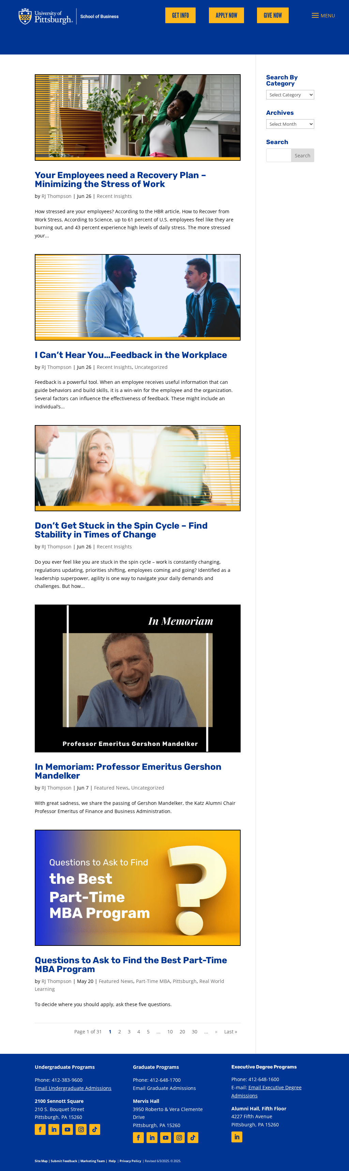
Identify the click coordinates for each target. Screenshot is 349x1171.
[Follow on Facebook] (40, 1129)
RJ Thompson (57, 196)
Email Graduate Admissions (164, 1088)
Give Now (273, 15)
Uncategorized (151, 367)
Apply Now (226, 15)
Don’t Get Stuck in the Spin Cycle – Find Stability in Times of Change (121, 530)
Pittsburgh (185, 981)
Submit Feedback (64, 1161)
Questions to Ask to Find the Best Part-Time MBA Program (131, 964)
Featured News (111, 787)
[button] (322, 15)
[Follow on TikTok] (94, 1129)
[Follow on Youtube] (67, 1129)
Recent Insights (114, 196)
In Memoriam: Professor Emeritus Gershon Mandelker (128, 771)
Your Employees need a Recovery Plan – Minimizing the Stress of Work (120, 179)
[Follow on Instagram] (81, 1129)
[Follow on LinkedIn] (53, 1129)
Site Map (41, 1161)
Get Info (180, 15)
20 (182, 1031)
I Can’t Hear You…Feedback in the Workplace (131, 355)
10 (170, 1031)
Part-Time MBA (153, 981)
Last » (230, 1031)
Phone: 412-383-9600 (58, 1080)
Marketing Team (92, 1161)
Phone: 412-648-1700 (157, 1080)
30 (194, 1031)
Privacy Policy (130, 1161)
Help (112, 1161)
